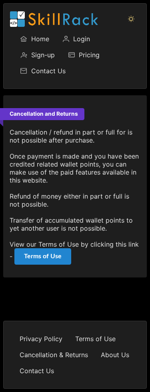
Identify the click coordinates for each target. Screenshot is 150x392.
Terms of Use (43, 256)
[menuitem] (34, 39)
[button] (131, 18)
